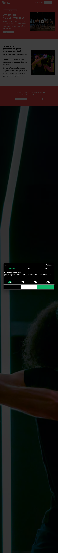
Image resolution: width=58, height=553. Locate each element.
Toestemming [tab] (12, 268)
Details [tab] (29, 268)
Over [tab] (46, 268)
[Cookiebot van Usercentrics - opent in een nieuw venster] (47, 265)
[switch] (22, 282)
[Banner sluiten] (53, 265)
